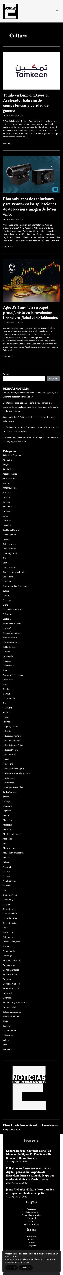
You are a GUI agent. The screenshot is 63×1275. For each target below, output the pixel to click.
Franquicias (8, 680)
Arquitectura (8, 469)
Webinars (7, 1049)
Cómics (6, 563)
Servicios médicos (11, 984)
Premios (7, 946)
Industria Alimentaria (12, 736)
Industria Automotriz (12, 741)
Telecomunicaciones (12, 1012)
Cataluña (7, 539)
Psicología (7, 956)
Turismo (6, 1026)
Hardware (7, 708)
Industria (7, 731)
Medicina (7, 829)
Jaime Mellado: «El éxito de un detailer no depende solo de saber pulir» (30, 1191)
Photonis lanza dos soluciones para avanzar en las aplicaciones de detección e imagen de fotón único (29, 206)
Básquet (6, 497)
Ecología (7, 619)
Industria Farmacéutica (13, 745)
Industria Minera (10, 750)
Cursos (6, 595)
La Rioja (6, 801)
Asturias (6, 483)
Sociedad (7, 993)
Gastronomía (9, 698)
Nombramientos (10, 881)
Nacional (7, 867)
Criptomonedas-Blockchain (15, 586)
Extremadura (9, 656)
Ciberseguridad (10, 553)
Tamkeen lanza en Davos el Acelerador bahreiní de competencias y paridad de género (26, 103)
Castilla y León (9, 535)
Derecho (7, 600)
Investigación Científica (13, 787)
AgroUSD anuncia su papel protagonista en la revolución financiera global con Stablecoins (30, 312)
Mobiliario (7, 839)
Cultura (6, 591)
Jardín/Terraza (9, 792)
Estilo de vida (9, 647)
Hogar (6, 717)
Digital (6, 605)
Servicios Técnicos (11, 988)
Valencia (7, 1040)
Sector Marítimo (10, 974)
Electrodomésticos (11, 633)
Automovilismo (10, 488)
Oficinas (6, 904)
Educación (7, 628)
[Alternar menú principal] (57, 11)
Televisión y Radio (11, 1017)
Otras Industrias (10, 914)
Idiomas (6, 722)
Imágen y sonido (10, 726)
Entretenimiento (10, 642)
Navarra (6, 876)
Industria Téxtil (9, 755)
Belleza (6, 502)
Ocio (5, 890)
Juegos (6, 797)
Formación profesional (13, 675)
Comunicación (9, 567)
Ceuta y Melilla (9, 549)
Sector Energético (11, 970)
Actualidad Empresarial (13, 455)
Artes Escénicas (10, 474)
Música (6, 862)
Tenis (5, 1021)
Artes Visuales (9, 478)
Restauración (9, 965)
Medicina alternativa (12, 834)
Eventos (6, 652)
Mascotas (7, 825)
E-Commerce (9, 614)
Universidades (9, 1031)
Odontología (8, 900)
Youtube (31, 1239)
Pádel (5, 928)
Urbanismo (8, 1035)
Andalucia (7, 460)
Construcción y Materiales (14, 572)
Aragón (6, 464)
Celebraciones (9, 544)
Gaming (6, 694)
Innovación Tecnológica (13, 769)
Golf (5, 703)
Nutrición (7, 886)
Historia (6, 712)
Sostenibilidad (9, 1007)
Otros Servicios (10, 923)
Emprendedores (10, 637)
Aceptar (11, 1267)
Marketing (7, 820)
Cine (5, 558)
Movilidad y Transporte (13, 853)
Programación (9, 951)
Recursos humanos (11, 960)
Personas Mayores (11, 942)
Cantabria (7, 525)
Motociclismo (9, 848)
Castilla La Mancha (11, 530)
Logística (7, 811)
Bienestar (7, 506)
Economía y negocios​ (12, 623)
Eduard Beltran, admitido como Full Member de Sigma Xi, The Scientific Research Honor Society (30, 395)
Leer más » (8, 143)
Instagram (31, 1246)
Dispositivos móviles (12, 610)
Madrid (6, 815)
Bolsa (5, 516)
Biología (6, 511)
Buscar (6, 374)
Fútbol (6, 684)
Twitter (31, 1243)
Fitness (6, 670)
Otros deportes (10, 918)
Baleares (7, 492)
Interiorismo (8, 778)
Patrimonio (8, 937)
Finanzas (7, 661)
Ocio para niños (10, 895)
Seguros (7, 979)
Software (7, 998)
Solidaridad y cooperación (15, 1002)
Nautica (6, 871)
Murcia (6, 857)
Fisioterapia (8, 666)
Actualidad (31, 1209)
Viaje (5, 1045)
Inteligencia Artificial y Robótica (16, 773)
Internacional (9, 783)
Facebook (31, 1236)
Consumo (7, 581)
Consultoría (8, 577)
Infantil (6, 759)
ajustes (27, 1262)
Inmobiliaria (8, 764)
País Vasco (8, 932)
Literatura (7, 806)
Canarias (7, 521)
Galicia (6, 689)
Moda (5, 843)
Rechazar (26, 1267)
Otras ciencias (9, 909)
